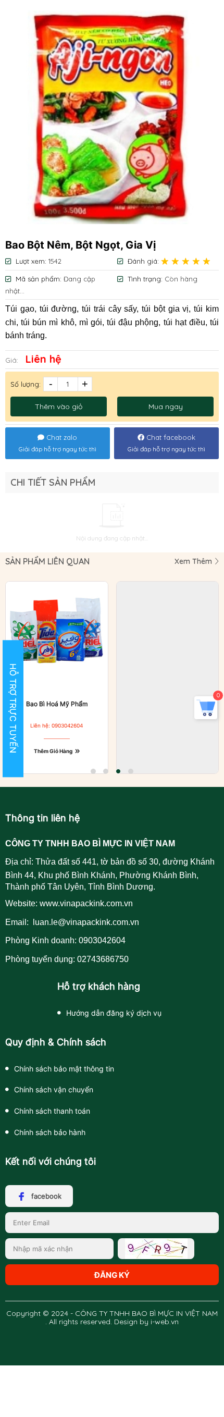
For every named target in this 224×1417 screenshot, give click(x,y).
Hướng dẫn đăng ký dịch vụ (113, 1012)
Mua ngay (165, 406)
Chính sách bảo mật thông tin (64, 1068)
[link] (112, 117)
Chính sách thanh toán (52, 1110)
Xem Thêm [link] (194, 561)
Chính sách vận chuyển (53, 1089)
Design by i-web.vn (146, 1321)
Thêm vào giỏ (58, 406)
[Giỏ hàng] (205, 714)
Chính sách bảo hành (49, 1132)
